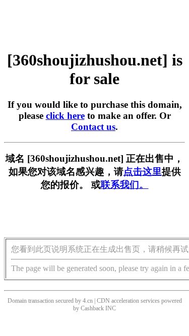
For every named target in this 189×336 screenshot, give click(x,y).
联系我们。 (125, 184)
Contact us (93, 126)
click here (65, 115)
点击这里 (142, 171)
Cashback (92, 308)
